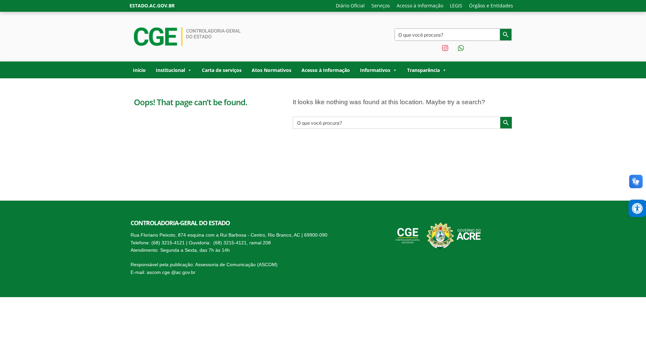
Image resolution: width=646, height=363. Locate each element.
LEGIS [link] (456, 5)
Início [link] (139, 70)
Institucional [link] (170, 70)
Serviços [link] (380, 5)
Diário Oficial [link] (350, 5)
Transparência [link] (423, 70)
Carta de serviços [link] (222, 70)
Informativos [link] (375, 70)
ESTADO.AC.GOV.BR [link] (152, 5)
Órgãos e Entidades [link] (491, 5)
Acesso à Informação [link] (420, 5)
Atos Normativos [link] (271, 70)
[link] (637, 208)
